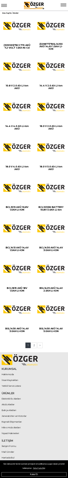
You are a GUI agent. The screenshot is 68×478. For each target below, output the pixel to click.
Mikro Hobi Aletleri (11, 427)
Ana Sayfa (6, 13)
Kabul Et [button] (34, 474)
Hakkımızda (8, 374)
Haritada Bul (8, 457)
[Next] (40, 345)
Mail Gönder (8, 452)
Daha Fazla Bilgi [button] (39, 468)
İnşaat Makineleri (10, 433)
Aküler (15, 13)
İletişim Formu (9, 446)
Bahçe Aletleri (9, 410)
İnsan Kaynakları (10, 380)
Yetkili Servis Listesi (11, 386)
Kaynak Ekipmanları (12, 421)
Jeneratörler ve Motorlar (14, 416)
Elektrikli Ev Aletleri (11, 398)
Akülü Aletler (8, 404)
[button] (63, 4)
